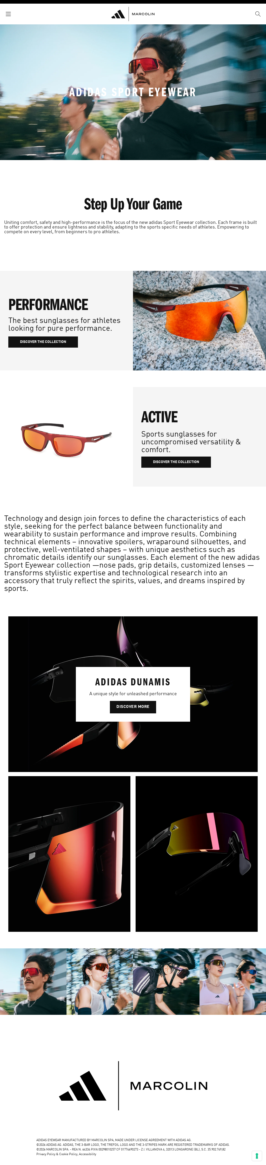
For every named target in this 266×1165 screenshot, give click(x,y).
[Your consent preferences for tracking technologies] (257, 1156)
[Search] (258, 14)
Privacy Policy (45, 1154)
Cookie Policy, (69, 1154)
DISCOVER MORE (133, 707)
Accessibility (87, 1154)
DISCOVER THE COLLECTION (43, 342)
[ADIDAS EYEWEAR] (133, 14)
